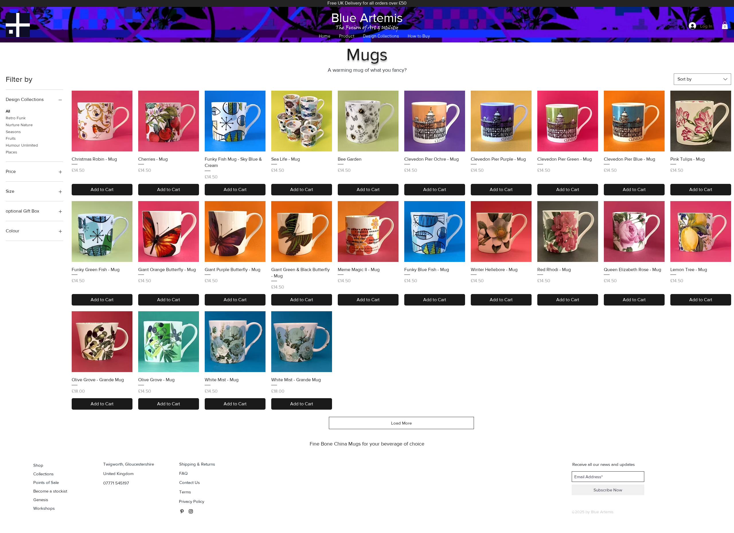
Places (11, 152)
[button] (347, 36)
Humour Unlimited (22, 145)
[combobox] (702, 79)
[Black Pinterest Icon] (182, 511)
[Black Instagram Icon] (191, 511)
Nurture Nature (19, 124)
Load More (401, 423)
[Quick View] (102, 121)
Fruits (11, 138)
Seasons (13, 131)
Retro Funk (16, 118)
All (8, 111)
